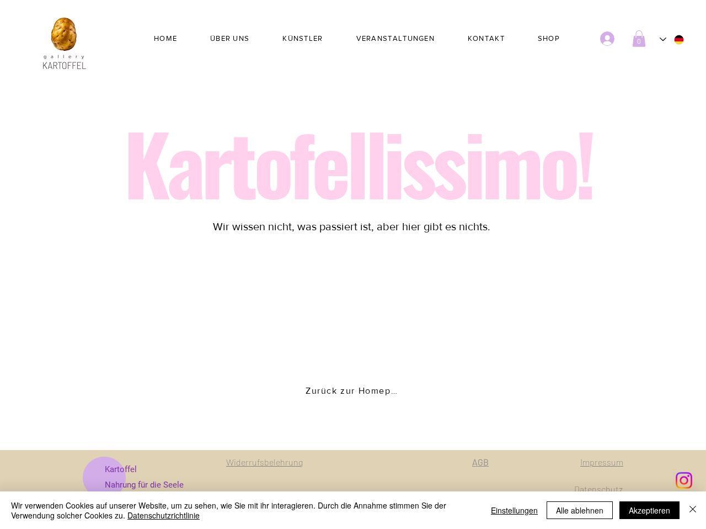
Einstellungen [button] (514, 510)
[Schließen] (692, 510)
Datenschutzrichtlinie (163, 515)
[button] (639, 38)
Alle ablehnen (579, 510)
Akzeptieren (649, 510)
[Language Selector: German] (672, 39)
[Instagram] (684, 480)
